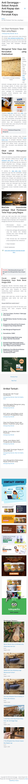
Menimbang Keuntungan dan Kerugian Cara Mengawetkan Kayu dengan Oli (14, 271)
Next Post (14, 380)
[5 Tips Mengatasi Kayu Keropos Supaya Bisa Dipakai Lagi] (14, 733)
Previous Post (13, 376)
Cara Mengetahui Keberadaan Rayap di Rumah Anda (13, 460)
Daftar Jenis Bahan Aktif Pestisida (11, 432)
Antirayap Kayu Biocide (8, 33)
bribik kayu (10, 113)
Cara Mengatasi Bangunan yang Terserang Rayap (14, 405)
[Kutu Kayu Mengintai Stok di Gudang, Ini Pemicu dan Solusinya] (14, 686)
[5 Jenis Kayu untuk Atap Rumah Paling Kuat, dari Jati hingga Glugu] (14, 711)
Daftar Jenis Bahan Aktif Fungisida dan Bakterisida (11, 441)
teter (22, 113)
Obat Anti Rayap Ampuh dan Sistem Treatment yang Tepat (13, 423)
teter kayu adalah (24, 77)
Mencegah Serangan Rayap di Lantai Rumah (13, 450)
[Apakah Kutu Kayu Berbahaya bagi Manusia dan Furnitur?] (14, 660)
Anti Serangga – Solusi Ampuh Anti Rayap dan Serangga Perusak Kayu (11, 8)
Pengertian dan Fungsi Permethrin (10, 394)
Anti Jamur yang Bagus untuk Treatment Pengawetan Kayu (13, 414)
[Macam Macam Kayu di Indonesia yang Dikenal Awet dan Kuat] (14, 632)
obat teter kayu (16, 171)
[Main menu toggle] (25, 8)
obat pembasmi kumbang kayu (15, 38)
